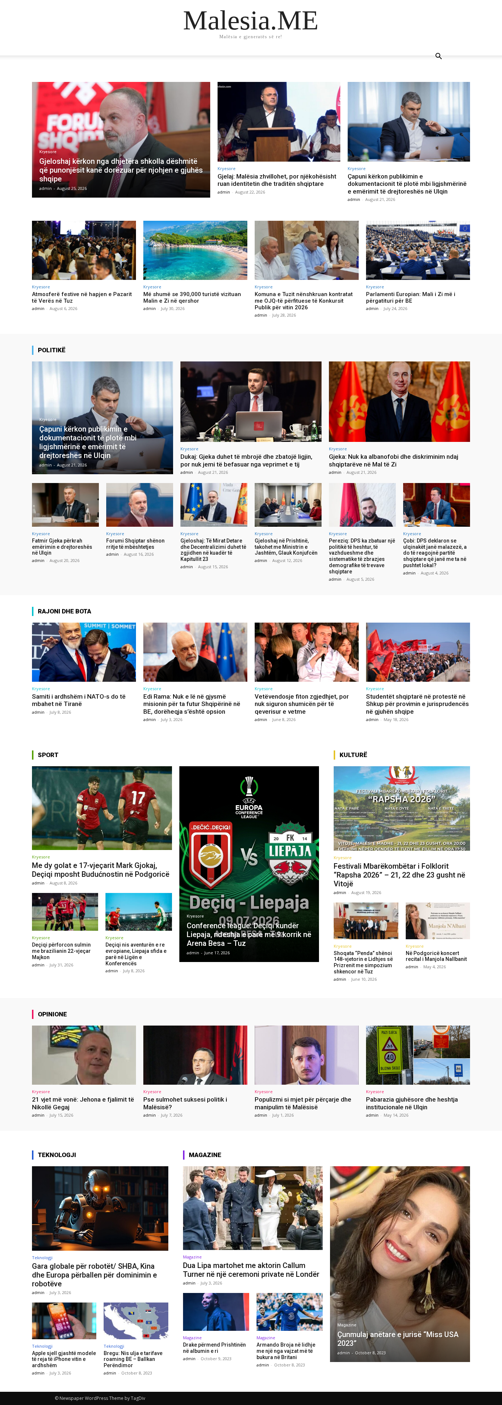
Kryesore (48, 151)
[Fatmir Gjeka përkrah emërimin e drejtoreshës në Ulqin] (65, 504)
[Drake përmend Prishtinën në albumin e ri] (216, 1312)
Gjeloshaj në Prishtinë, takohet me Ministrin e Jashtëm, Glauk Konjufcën (286, 547)
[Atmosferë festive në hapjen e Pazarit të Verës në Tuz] (84, 250)
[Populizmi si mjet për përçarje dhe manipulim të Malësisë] (307, 1055)
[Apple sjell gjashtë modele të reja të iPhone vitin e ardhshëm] (64, 1321)
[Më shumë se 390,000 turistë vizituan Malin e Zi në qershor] (195, 250)
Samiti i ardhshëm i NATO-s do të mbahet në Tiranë (79, 700)
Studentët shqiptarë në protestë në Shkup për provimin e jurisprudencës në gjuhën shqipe (417, 704)
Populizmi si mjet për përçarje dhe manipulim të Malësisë (303, 1103)
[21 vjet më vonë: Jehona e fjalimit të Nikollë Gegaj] (84, 1055)
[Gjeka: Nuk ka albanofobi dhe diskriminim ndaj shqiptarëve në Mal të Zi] (399, 401)
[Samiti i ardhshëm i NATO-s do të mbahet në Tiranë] (84, 652)
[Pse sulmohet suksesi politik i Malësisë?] (195, 1055)
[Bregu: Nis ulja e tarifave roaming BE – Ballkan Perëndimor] (136, 1321)
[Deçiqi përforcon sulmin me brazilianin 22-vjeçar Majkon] (65, 912)
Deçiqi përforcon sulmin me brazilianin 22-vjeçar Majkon (61, 951)
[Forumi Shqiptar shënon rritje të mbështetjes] (139, 504)
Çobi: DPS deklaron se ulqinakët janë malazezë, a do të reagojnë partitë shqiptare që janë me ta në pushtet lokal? (435, 553)
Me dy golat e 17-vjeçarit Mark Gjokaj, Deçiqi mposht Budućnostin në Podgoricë (100, 870)
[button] (438, 57)
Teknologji (42, 1258)
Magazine (192, 1257)
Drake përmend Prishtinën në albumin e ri (214, 1348)
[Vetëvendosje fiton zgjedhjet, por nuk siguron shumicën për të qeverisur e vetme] (307, 652)
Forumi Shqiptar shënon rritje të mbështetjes (135, 544)
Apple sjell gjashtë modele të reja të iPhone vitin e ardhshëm (64, 1359)
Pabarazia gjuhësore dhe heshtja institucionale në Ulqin (412, 1103)
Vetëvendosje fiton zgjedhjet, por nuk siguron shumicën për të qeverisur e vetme (302, 704)
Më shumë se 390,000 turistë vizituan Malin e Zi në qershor (192, 297)
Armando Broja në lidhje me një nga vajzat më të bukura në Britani (286, 1351)
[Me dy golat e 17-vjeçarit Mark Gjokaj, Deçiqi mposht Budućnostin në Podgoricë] (102, 808)
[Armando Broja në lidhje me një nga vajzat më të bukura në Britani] (290, 1312)
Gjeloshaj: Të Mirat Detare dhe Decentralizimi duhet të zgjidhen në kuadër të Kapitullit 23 (213, 550)
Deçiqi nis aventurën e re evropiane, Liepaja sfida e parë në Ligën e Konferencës (135, 954)
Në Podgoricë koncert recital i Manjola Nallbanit (436, 956)
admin (224, 192)
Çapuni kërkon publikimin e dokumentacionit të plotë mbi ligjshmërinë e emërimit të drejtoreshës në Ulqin (407, 184)
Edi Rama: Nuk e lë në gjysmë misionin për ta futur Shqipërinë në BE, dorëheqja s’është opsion (191, 704)
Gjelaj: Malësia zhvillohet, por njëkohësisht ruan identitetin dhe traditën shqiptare (277, 180)
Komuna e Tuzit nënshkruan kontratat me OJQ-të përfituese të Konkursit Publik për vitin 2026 (304, 301)
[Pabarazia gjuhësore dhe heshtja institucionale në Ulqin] (418, 1055)
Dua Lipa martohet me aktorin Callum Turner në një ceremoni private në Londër (251, 1270)
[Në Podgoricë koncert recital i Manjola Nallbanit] (438, 921)
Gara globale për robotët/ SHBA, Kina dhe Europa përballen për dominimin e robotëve (94, 1275)
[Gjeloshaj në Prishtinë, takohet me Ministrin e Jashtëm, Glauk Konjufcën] (288, 504)
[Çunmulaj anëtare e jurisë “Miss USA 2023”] (400, 1264)
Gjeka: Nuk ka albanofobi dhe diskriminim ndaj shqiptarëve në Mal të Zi (393, 460)
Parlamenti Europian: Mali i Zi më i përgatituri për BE (410, 297)
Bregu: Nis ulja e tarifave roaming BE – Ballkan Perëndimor (133, 1359)
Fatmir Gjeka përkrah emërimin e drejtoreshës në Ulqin (62, 547)
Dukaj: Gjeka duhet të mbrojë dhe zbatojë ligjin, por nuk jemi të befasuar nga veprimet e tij (246, 460)
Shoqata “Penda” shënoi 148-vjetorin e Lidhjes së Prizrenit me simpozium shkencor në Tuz (363, 962)
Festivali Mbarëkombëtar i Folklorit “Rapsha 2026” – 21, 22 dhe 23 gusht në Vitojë (399, 875)
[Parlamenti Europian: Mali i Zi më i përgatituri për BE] (418, 250)
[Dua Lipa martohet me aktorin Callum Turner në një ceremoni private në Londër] (253, 1208)
